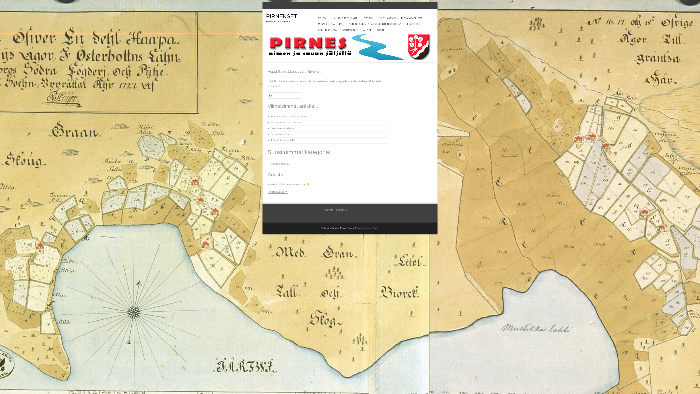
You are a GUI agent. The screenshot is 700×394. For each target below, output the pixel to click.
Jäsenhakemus (387, 18)
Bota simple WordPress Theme (337, 228)
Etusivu (323, 18)
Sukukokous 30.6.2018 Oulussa (286, 122)
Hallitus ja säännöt (344, 18)
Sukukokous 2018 (280, 134)
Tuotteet (381, 30)
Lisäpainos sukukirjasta (282, 128)
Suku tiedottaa (327, 30)
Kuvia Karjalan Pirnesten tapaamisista (290, 116)
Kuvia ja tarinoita (411, 18)
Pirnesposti (413, 24)
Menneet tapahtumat (331, 24)
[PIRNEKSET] (350, 59)
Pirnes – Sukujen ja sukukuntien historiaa (375, 24)
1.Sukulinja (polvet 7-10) (283, 140)
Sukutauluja (349, 30)
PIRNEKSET (281, 16)
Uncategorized (278, 164)
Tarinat (366, 30)
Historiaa (368, 18)
